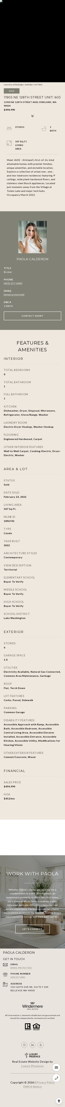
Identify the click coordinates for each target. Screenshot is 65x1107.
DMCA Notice (32, 1086)
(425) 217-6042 (13, 283)
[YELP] (41, 1045)
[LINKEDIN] (32, 1045)
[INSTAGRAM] (24, 1045)
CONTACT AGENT (33, 316)
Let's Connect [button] (32, 929)
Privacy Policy (45, 1082)
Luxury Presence (32, 1066)
